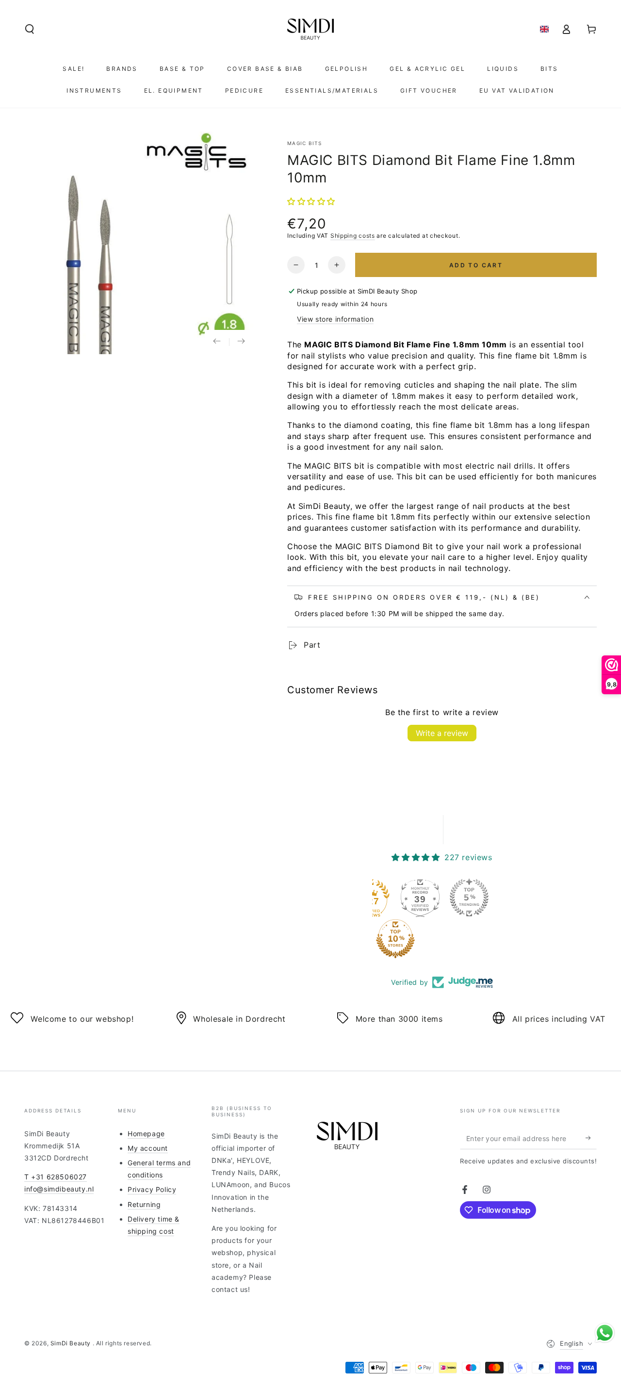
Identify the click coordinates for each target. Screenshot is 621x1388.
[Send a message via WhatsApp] (604, 1333)
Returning (144, 1204)
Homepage (146, 1133)
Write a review (442, 733)
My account (148, 1148)
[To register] (591, 1138)
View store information (335, 319)
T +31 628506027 (55, 1177)
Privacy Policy (152, 1189)
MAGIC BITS (304, 143)
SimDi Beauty (71, 1343)
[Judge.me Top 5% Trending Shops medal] (469, 897)
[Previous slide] (217, 342)
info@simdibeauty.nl (59, 1189)
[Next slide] (241, 342)
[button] (29, 29)
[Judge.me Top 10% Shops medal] (395, 938)
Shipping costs (352, 235)
